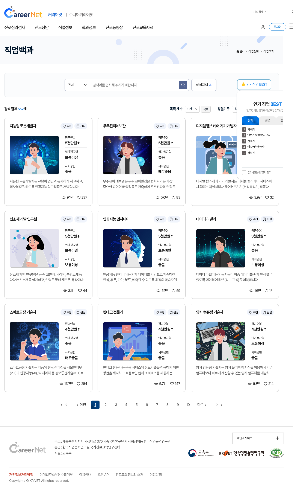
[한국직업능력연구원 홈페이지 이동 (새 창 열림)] (241, 453)
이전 (83, 405)
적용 (205, 109)
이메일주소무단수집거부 (56, 475)
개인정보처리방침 (21, 475)
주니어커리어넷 (81, 14)
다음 (200, 405)
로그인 (277, 27)
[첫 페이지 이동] (64, 404)
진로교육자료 (143, 27)
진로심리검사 (14, 27)
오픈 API (103, 475)
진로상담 (41, 27)
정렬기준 (223, 109)
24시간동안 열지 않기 (259, 172)
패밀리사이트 (244, 438)
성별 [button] (267, 120)
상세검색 (202, 85)
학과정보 (89, 27)
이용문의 (156, 475)
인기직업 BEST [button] (256, 84)
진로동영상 (114, 27)
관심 (82, 126)
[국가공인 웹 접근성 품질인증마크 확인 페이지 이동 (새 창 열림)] (276, 453)
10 (188, 405)
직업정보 (65, 27)
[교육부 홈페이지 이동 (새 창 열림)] (201, 453)
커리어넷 (55, 14)
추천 (68, 126)
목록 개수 (176, 109)
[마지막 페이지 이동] (219, 404)
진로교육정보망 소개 (129, 475)
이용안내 (85, 475)
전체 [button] (250, 120)
